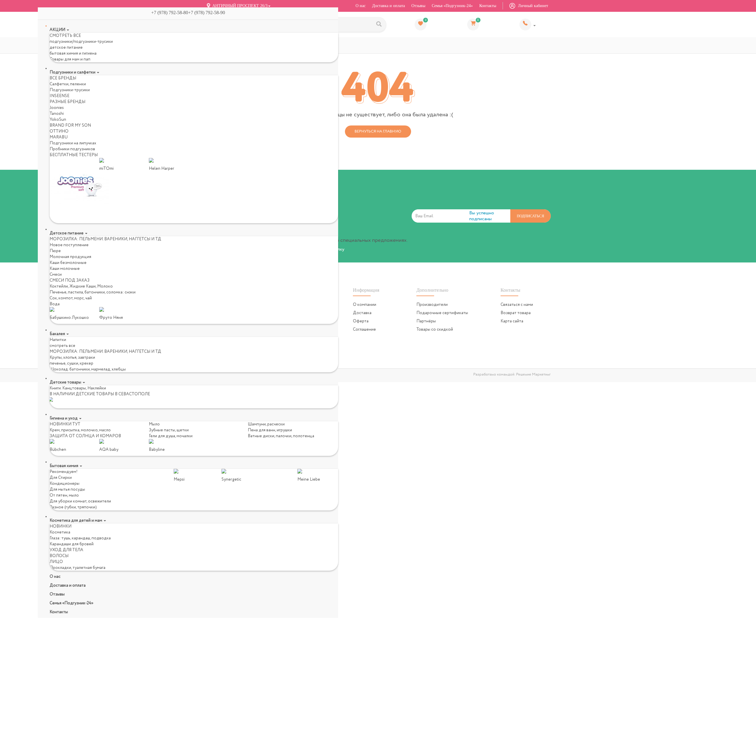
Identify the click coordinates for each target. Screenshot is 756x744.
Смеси (56, 275)
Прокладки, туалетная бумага (77, 568)
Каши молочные (65, 269)
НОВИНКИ (60, 526)
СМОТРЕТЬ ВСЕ (65, 36)
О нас (361, 6)
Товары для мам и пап (70, 59)
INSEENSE (59, 96)
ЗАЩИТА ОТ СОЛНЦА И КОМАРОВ (85, 436)
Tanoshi (57, 114)
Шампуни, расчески (266, 424)
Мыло (154, 424)
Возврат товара (516, 310)
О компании (364, 302)
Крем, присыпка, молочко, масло (80, 430)
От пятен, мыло (64, 495)
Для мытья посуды (67, 489)
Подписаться (530, 213)
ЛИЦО (56, 562)
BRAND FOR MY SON (70, 125)
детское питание (66, 47)
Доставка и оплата (388, 6)
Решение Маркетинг (533, 371)
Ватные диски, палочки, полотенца (281, 436)
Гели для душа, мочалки (171, 436)
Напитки (58, 340)
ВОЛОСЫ (59, 556)
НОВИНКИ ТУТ (65, 424)
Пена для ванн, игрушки (270, 430)
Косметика (60, 532)
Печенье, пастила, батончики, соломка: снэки (93, 292)
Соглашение (364, 326)
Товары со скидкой (434, 326)
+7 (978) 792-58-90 (209, 12)
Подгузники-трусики (70, 90)
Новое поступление (69, 245)
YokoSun (58, 120)
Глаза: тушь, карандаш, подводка (80, 538)
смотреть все (62, 346)
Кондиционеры (64, 484)
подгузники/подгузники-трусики (81, 42)
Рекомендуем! (64, 472)
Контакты (487, 6)
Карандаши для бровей (72, 544)
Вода (55, 304)
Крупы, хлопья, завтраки (72, 357)
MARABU (59, 137)
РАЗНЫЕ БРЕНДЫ (67, 102)
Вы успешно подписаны (481, 213)
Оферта (361, 318)
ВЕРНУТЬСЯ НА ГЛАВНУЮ (378, 128)
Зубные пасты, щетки (169, 430)
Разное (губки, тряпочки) (73, 507)
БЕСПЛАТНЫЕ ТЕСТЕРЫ (74, 155)
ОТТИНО (59, 131)
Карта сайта (512, 318)
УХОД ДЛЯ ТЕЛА (66, 550)
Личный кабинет (532, 6)
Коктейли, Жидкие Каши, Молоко (81, 286)
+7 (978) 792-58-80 (527, 23)
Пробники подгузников (72, 149)
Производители (432, 302)
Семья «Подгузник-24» (452, 6)
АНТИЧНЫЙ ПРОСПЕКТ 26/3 (239, 6)
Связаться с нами (517, 302)
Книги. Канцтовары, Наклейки (78, 388)
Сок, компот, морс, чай (71, 298)
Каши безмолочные (68, 263)
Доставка (362, 310)
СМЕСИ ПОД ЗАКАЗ (69, 280)
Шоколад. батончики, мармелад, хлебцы (88, 369)
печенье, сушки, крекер (71, 363)
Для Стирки (61, 478)
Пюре (55, 251)
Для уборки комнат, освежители (80, 501)
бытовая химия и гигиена (73, 53)
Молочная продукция (70, 257)
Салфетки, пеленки (68, 84)
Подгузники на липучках (73, 143)
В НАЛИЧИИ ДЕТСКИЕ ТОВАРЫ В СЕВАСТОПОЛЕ (100, 394)
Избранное (425, 18)
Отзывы (418, 6)
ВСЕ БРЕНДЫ (63, 78)
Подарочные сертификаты (442, 310)
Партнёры (426, 318)
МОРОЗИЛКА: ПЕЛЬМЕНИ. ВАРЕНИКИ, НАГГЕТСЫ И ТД (105, 239)
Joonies (57, 108)
